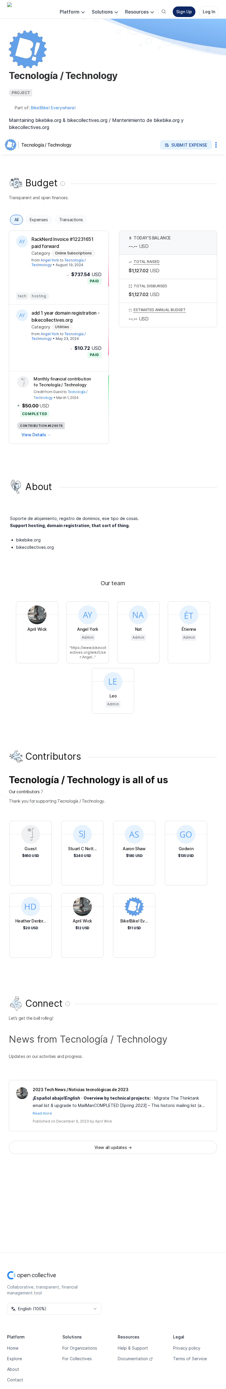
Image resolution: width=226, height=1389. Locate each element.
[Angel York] (22, 241)
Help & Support (133, 1348)
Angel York (50, 260)
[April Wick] (22, 1093)
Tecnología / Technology (46, 145)
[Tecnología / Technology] (12, 145)
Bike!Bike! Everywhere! (53, 107)
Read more (42, 1113)
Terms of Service (190, 1358)
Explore (14, 1358)
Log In (209, 11)
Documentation (133, 1358)
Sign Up (184, 11)
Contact (15, 1379)
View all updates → (113, 1147)
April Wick (103, 1121)
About (13, 1369)
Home (13, 1348)
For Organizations (79, 1348)
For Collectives (77, 1358)
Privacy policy (186, 1348)
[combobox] (54, 1309)
